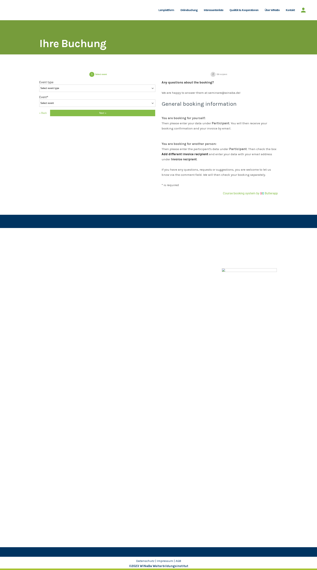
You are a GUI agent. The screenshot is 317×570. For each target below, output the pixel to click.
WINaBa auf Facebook (237, 253)
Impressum (165, 561)
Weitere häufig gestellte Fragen (60, 271)
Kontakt (108, 275)
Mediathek (110, 267)
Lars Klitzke (170, 246)
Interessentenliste (115, 253)
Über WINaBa (112, 260)
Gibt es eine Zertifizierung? (57, 253)
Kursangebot (111, 239)
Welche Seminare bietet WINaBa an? (64, 239)
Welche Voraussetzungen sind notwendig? (60, 262)
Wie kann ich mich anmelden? (59, 246)
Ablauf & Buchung (115, 246)
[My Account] (303, 10)
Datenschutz (145, 561)
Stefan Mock (171, 253)
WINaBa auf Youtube (236, 239)
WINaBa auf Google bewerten (242, 260)
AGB (178, 561)
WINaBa (167, 239)
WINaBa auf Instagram (237, 246)
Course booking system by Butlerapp (250, 193)
